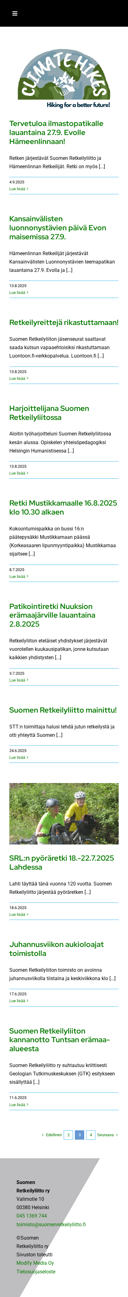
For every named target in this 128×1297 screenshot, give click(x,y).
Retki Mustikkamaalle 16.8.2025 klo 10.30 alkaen (63, 507)
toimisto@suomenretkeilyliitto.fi (51, 1224)
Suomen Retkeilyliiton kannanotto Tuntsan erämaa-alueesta (59, 1040)
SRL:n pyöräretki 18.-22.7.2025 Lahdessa (61, 862)
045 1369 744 (31, 1216)
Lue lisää (17, 189)
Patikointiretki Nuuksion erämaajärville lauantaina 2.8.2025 (52, 615)
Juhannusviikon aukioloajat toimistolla (56, 948)
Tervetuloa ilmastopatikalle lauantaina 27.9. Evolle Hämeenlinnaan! (56, 132)
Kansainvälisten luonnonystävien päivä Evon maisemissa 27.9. (57, 227)
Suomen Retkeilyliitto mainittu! (63, 710)
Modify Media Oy (35, 1263)
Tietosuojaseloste (35, 1272)
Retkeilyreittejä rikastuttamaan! (63, 322)
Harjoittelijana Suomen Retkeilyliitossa (49, 412)
